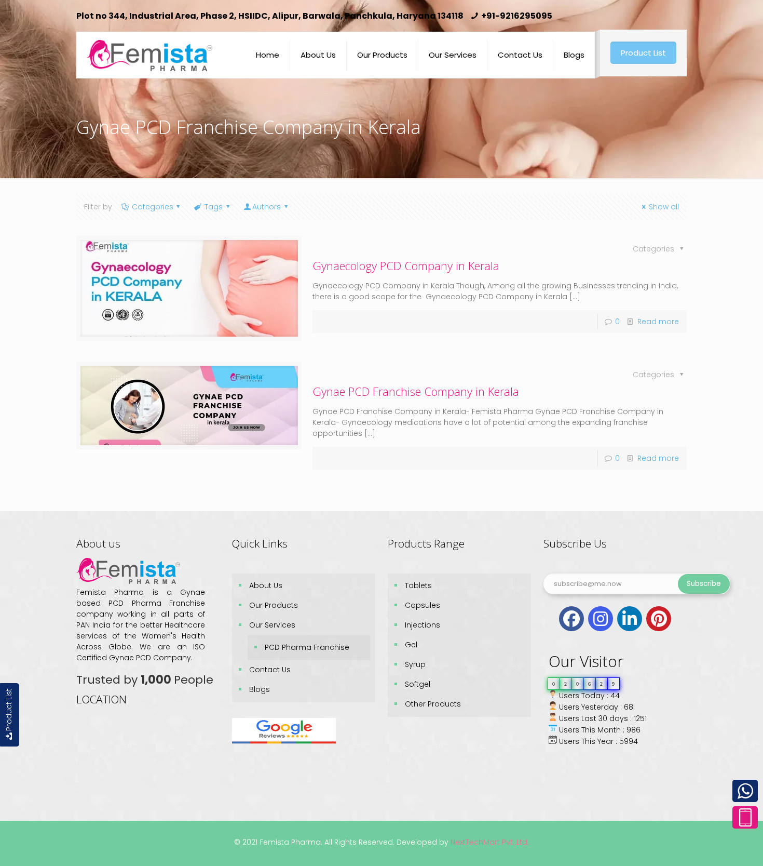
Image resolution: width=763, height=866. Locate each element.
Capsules (422, 605)
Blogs (259, 689)
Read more (658, 321)
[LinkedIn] (629, 618)
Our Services (272, 625)
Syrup (415, 664)
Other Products (433, 704)
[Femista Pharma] (149, 47)
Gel (411, 644)
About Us (265, 585)
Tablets (418, 585)
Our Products (273, 605)
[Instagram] (600, 618)
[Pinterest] (658, 618)
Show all (664, 207)
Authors (266, 207)
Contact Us (270, 669)
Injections (422, 625)
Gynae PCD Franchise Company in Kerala (415, 391)
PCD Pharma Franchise (307, 647)
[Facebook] (571, 618)
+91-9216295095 (516, 16)
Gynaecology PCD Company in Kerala (405, 265)
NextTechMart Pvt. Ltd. (488, 842)
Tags (214, 207)
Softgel (417, 684)
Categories (152, 207)
